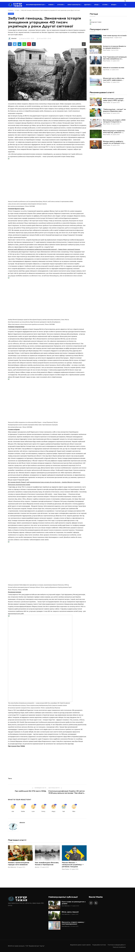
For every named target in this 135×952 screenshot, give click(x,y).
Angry (53, 811)
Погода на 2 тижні (95, 22)
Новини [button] (50, 4)
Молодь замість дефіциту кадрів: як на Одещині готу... (114, 142)
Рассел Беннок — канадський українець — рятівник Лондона (73, 865)
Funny (43, 811)
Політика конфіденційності (117, 945)
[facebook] (91, 903)
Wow (73, 811)
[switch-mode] (125, 1)
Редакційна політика (99, 945)
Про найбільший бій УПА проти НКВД (30, 791)
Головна (10, 10)
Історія (17, 10)
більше (113, 4)
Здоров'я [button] (87, 4)
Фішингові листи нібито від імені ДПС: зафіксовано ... (113, 79)
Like (13, 811)
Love (33, 811)
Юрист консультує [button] (74, 4)
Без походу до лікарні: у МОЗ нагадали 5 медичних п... (114, 121)
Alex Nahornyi (12, 867)
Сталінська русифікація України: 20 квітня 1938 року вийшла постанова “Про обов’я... (66, 792)
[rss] (96, 903)
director (22, 822)
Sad (64, 811)
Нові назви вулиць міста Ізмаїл (115, 35)
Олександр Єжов (108, 37)
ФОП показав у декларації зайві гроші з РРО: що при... (113, 99)
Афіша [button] (96, 4)
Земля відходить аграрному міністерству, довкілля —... (114, 131)
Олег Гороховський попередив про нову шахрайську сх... (115, 58)
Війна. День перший (70, 912)
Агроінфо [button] (60, 4)
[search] (125, 4)
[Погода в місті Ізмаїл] (102, 20)
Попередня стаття (40, 788)
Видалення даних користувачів (80, 945)
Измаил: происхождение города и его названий (18, 864)
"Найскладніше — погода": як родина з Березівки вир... (114, 110)
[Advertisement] (47, 760)
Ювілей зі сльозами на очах (113, 67)
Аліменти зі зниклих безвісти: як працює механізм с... (114, 47)
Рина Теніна (65, 869)
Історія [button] (104, 4)
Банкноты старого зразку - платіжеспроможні (73, 923)
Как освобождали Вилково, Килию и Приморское (47, 864)
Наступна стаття (54, 788)
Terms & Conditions (119, 947)
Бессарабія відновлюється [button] (35, 4)
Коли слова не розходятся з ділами (74, 902)
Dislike (23, 811)
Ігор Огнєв (106, 69)
